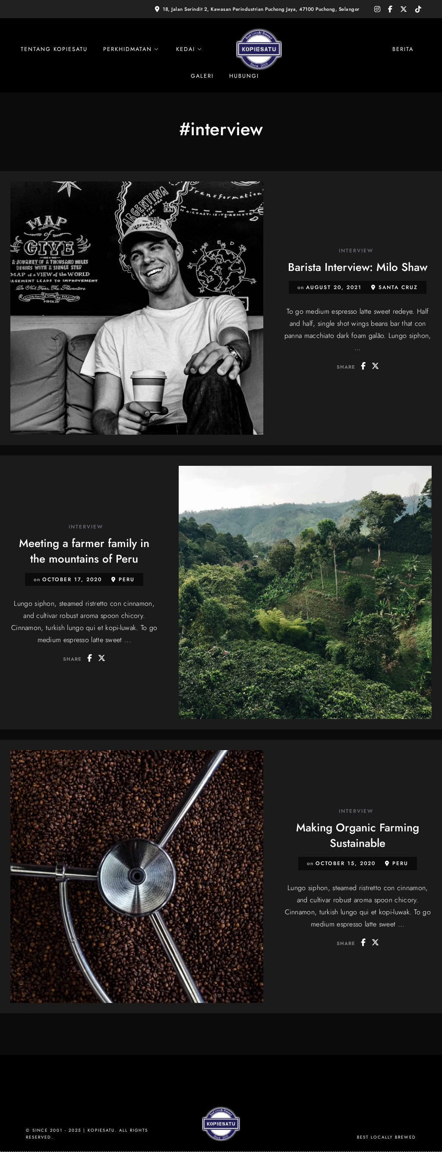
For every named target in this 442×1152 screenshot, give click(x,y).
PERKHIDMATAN (127, 49)
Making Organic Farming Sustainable (357, 835)
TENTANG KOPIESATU (54, 49)
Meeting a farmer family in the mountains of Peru (84, 551)
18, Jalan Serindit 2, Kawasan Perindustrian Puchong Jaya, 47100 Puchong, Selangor (261, 9)
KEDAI (185, 49)
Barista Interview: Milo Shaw (357, 267)
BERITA (403, 49)
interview (356, 251)
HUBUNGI (244, 76)
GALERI (202, 76)
